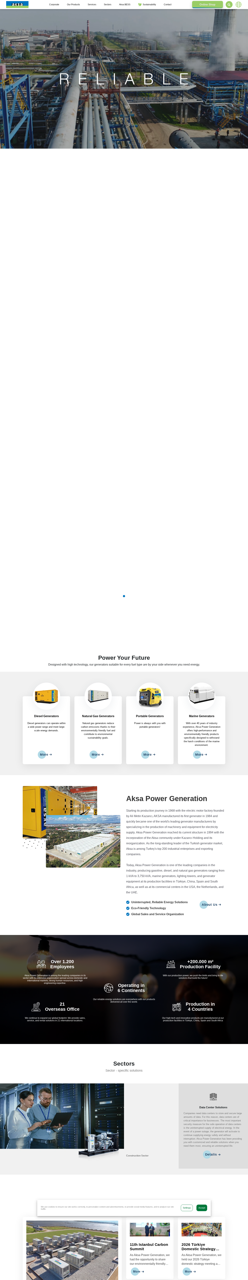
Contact (167, 4)
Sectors (107, 4)
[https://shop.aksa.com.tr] (207, 4)
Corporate (54, 4)
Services (92, 4)
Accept (201, 1208)
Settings (187, 1208)
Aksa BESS (124, 4)
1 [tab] (124, 596)
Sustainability (149, 4)
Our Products (73, 4)
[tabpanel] (124, 79)
